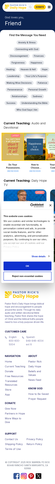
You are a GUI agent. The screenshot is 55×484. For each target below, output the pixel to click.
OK (27, 266)
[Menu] (49, 7)
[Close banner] (50, 205)
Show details (39, 256)
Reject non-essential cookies (27, 276)
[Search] (30, 7)
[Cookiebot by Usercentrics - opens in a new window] (32, 205)
